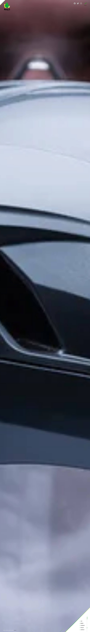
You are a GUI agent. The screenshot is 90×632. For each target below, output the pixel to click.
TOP (81, 621)
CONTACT (82, 629)
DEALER (82, 627)
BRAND (82, 623)
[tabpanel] (45, 316)
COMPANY (83, 625)
